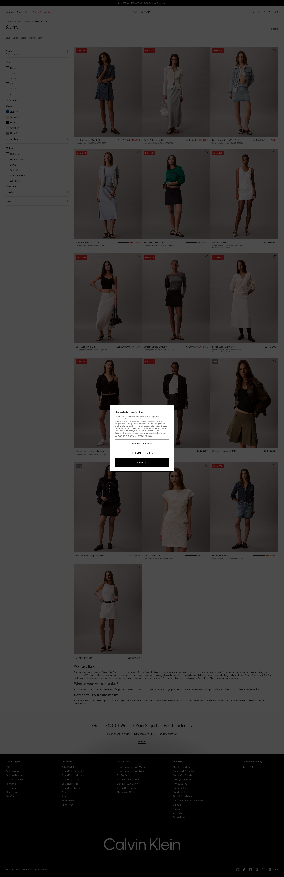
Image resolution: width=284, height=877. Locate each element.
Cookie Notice (125, 435)
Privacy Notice (144, 435)
